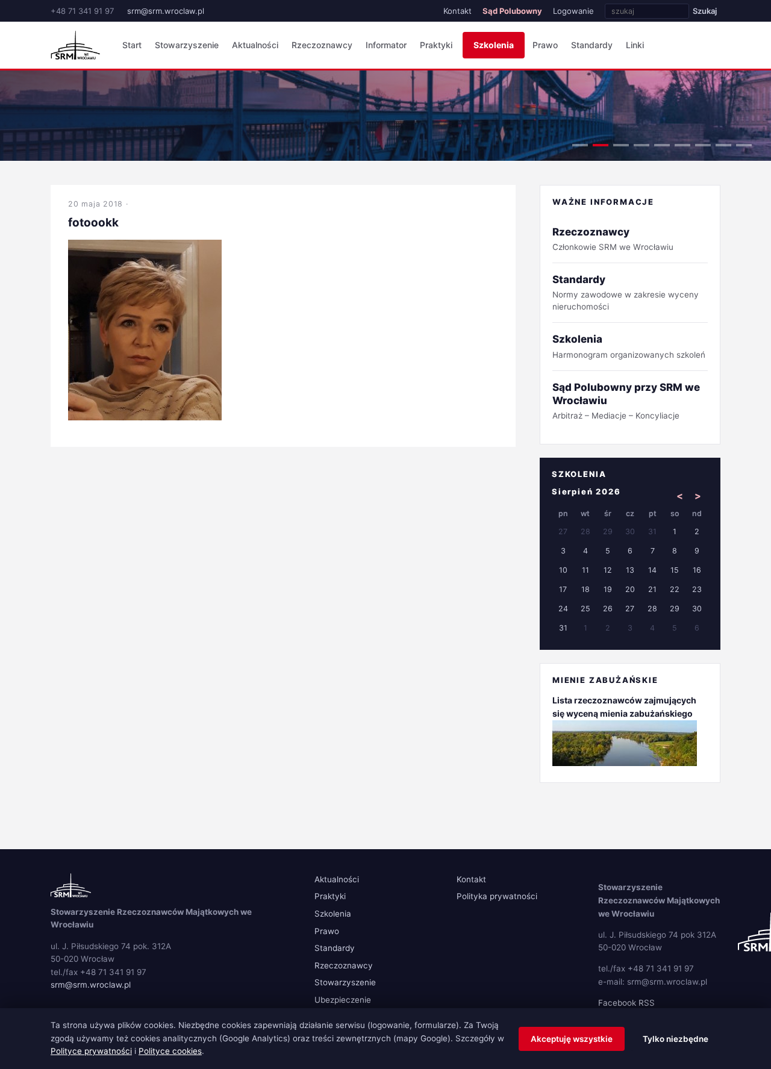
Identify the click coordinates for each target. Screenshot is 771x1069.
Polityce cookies (170, 1051)
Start (132, 45)
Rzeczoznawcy (322, 45)
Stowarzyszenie (187, 45)
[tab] (580, 145)
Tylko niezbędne (675, 1039)
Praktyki (436, 45)
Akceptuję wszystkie (572, 1039)
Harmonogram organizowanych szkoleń (628, 346)
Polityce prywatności (91, 1051)
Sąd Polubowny (512, 11)
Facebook (617, 1003)
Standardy (592, 45)
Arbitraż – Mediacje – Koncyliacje (626, 400)
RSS (646, 1003)
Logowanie (573, 11)
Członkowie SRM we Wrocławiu (612, 239)
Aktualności (255, 45)
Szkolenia (493, 45)
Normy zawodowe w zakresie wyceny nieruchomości (625, 292)
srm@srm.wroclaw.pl (165, 11)
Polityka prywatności (497, 896)
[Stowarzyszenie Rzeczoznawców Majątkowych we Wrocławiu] (75, 45)
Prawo (545, 45)
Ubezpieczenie (342, 1000)
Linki (635, 45)
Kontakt (457, 11)
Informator (386, 45)
